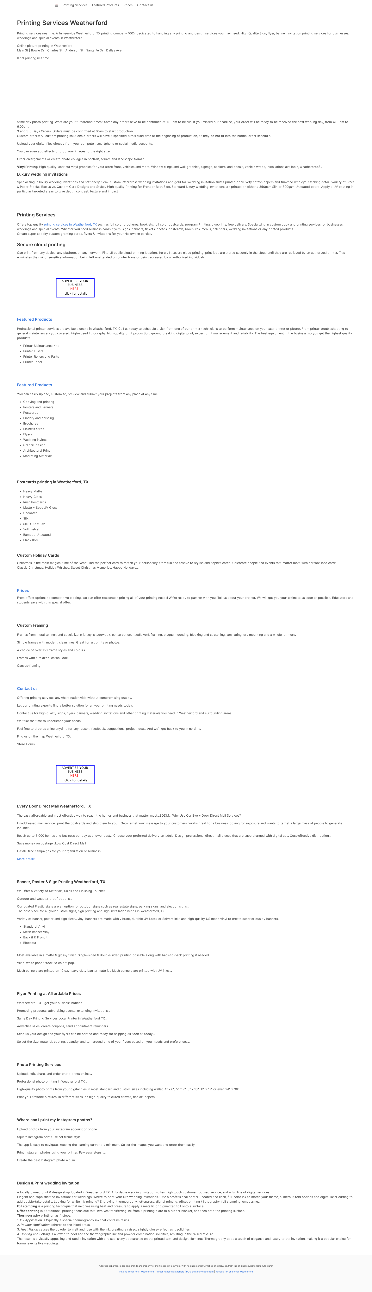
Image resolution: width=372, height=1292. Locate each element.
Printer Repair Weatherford (170, 1271)
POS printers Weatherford (200, 1271)
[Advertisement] (186, 90)
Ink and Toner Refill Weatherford (136, 1271)
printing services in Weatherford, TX (70, 224)
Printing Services (75, 5)
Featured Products (105, 5)
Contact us (145, 5)
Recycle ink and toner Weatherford (234, 1271)
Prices (128, 5)
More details (26, 859)
